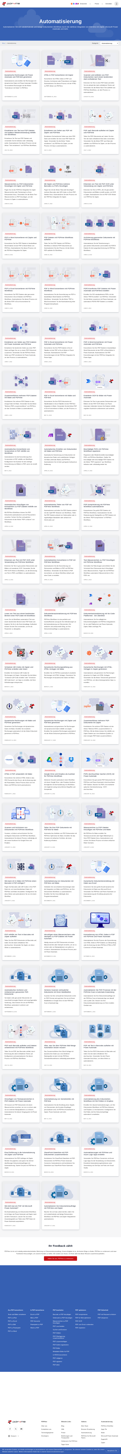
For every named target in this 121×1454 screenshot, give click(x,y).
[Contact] (21, 1429)
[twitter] (16, 1429)
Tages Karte (65, 1444)
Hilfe (62, 1429)
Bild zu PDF (34, 1318)
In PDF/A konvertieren (60, 1355)
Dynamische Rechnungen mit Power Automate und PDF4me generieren (19, 76)
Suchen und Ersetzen (60, 1329)
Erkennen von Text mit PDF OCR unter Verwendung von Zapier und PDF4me (99, 185)
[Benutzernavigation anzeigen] (116, 4)
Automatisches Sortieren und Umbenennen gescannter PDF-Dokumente (17, 992)
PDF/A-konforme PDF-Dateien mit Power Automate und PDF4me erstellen (100, 290)
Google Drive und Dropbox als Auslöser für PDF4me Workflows (59, 775)
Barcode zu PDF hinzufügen (62, 1314)
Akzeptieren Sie (112, 1450)
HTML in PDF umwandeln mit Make (18, 774)
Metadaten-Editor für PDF (61, 1351)
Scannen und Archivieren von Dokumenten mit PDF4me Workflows (19, 829)
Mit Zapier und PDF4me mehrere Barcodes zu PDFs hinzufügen (57, 185)
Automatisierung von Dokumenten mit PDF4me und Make (58, 882)
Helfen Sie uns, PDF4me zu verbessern (60, 1258)
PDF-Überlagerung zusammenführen (59, 1337)
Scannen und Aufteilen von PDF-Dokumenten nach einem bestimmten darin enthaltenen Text (98, 77)
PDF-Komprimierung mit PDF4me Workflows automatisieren (97, 506)
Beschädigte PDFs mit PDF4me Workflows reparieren (96, 450)
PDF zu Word (12, 1331)
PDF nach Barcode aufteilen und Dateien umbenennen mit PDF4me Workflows (20, 1047)
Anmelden (108, 4)
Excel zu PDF (34, 1314)
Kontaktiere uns (46, 1429)
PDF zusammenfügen (60, 1341)
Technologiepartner (47, 1432)
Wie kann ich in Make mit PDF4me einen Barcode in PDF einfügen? (20, 882)
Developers (45, 1436)
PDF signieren (57, 1361)
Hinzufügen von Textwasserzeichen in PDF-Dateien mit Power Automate (19, 1100)
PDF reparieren (80, 1328)
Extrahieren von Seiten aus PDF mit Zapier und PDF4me (58, 132)
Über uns (44, 1426)
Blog (3, 43)
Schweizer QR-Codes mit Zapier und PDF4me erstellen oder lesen (19, 668)
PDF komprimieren (81, 1314)
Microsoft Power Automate (109, 1436)
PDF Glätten (57, 1333)
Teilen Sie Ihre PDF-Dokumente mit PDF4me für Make (58, 829)
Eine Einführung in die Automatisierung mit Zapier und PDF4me (20, 1154)
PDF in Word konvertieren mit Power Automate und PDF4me (98, 343)
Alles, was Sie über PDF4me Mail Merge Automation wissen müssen (60, 1047)
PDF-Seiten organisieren (61, 1345)
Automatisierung (10, 71)
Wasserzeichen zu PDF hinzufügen (60, 1322)
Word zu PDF (34, 1328)
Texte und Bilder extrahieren (17, 1314)
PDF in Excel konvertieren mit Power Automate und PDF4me (58, 343)
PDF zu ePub (12, 1318)
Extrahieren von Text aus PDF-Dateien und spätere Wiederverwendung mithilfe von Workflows (20, 133)
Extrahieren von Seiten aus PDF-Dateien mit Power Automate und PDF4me (20, 343)
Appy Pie (104, 1429)
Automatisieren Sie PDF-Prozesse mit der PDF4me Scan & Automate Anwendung (100, 991)
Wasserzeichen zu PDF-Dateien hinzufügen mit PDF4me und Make (97, 829)
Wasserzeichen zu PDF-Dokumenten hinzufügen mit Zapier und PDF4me (19, 185)
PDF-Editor (56, 1348)
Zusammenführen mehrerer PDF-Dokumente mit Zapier (97, 722)
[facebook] (10, 1429)
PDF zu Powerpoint (14, 1328)
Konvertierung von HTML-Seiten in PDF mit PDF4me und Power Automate (99, 936)
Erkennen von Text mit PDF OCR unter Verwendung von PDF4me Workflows (20, 561)
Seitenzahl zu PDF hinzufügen (62, 1318)
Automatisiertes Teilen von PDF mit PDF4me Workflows (58, 506)
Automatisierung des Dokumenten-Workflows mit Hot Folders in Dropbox (98, 1100)
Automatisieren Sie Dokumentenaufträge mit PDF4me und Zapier (60, 1207)
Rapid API (104, 1439)
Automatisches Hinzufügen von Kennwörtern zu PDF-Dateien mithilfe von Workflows (21, 507)
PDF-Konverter (35, 1321)
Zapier (103, 1442)
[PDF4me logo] (11, 4)
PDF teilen (56, 1365)
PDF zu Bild (12, 1324)
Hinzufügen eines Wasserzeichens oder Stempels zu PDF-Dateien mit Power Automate (59, 937)
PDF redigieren (57, 1358)
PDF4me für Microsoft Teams (88, 1437)
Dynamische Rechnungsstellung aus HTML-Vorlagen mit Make (58, 668)
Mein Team (84, 1426)
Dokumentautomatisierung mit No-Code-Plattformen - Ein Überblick (99, 615)
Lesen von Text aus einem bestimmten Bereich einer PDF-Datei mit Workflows (20, 615)
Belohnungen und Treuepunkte (66, 1437)
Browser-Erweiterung (88, 1429)
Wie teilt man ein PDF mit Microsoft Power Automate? (18, 1207)
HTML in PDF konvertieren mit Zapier (58, 75)
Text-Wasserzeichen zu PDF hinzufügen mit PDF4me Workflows (99, 561)
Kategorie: (95, 43)
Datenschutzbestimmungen (55, 1451)
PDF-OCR (78, 1321)
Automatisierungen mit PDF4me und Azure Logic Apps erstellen (98, 1154)
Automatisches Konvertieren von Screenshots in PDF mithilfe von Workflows (17, 451)
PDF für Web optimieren (83, 1318)
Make (103, 1432)
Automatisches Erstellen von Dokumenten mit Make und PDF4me (60, 450)
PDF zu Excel (12, 1321)
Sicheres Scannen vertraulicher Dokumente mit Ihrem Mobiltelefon (57, 991)
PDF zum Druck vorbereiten (84, 1324)
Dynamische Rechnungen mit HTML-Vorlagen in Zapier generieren (98, 668)
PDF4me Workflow (107, 1426)
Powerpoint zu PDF (36, 1324)
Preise (97, 4)
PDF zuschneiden (58, 1326)
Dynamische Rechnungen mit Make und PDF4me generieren (20, 722)
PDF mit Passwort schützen (107, 1314)
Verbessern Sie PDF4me (69, 1441)
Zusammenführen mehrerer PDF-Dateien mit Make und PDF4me (21, 397)
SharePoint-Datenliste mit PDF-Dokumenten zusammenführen (56, 1154)
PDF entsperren (103, 1318)
